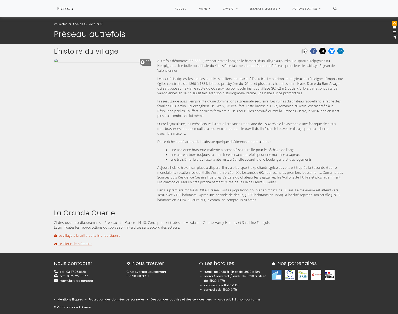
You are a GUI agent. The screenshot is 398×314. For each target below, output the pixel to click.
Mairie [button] (203, 8)
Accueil (180, 8)
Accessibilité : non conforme (239, 299)
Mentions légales (70, 299)
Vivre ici (94, 24)
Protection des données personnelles (117, 299)
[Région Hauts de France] (290, 274)
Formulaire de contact (76, 281)
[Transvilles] (316, 274)
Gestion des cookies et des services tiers (181, 299)
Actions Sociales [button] (305, 8)
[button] (313, 51)
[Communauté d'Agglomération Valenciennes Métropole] (277, 274)
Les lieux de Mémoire (75, 243)
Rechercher (335, 8)
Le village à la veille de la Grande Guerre (89, 235)
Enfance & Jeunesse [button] (264, 8)
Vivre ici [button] (229, 8)
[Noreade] (303, 274)
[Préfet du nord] (330, 274)
